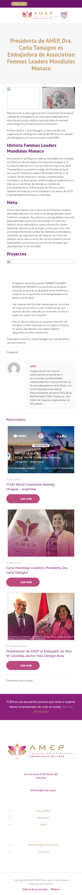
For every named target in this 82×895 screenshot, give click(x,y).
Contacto (43, 851)
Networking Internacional (43, 844)
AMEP (33, 366)
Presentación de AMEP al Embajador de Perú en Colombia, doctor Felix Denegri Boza (39, 653)
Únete (43, 824)
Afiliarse (55, 889)
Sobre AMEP (43, 810)
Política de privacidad (34, 889)
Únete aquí (19, 3)
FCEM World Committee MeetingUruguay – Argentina (30, 486)
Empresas (43, 817)
